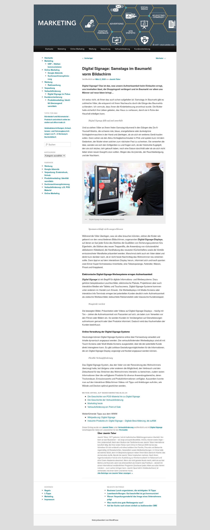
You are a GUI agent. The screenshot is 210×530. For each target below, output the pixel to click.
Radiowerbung (54, 85)
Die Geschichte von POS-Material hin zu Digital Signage (114, 396)
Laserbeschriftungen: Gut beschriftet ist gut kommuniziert (132, 493)
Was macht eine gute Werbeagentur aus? (125, 502)
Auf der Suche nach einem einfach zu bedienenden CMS (132, 505)
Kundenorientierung (142, 48)
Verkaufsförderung (122, 48)
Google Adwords (55, 72)
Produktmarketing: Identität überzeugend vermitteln (59, 103)
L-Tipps (47, 493)
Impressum (49, 499)
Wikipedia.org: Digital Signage (101, 417)
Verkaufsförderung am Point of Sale (104, 406)
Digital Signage (156, 427)
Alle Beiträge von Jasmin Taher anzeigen (115, 473)
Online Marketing (77, 48)
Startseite (49, 48)
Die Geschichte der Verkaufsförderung (105, 399)
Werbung (92, 48)
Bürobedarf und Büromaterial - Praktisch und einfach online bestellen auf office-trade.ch (57, 119)
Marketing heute (95, 403)
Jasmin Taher (114, 79)
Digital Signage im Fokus (59, 94)
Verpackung (105, 48)
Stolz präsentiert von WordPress (105, 520)
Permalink (123, 430)
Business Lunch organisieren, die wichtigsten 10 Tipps (131, 490)
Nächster (161, 58)
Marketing (62, 48)
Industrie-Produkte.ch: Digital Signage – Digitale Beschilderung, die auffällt (122, 420)
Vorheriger (87, 58)
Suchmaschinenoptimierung (57, 184)
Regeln (47, 490)
